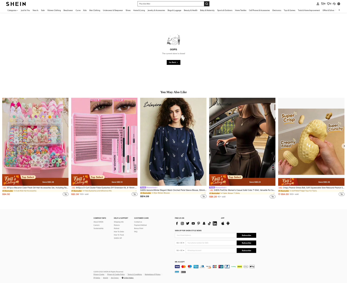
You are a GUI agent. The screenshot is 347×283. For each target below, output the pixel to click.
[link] (323, 3)
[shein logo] (16, 4)
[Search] (206, 3)
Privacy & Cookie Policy (116, 274)
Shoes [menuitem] (128, 10)
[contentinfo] (215, 266)
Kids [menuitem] (85, 10)
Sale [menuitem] (43, 10)
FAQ (135, 232)
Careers (96, 225)
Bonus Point (138, 228)
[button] (334, 3)
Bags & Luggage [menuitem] (174, 10)
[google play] (228, 225)
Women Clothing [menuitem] (54, 10)
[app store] (223, 225)
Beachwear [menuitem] (68, 10)
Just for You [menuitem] (25, 10)
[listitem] (35, 148)
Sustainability (98, 228)
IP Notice (97, 278)
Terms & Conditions (135, 274)
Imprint (105, 278)
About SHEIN (98, 222)
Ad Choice (115, 278)
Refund (116, 228)
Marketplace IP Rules (152, 274)
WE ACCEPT (180, 262)
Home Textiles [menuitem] (240, 10)
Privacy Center (99, 274)
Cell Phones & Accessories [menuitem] (259, 10)
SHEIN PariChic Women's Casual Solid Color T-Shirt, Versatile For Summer (242, 190)
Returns (117, 225)
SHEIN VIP (118, 238)
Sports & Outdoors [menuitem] (224, 10)
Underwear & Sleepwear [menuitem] (113, 10)
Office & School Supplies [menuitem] (332, 10)
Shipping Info (119, 222)
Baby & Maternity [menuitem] (207, 10)
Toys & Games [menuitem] (289, 10)
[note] (35, 180)
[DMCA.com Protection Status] (183, 272)
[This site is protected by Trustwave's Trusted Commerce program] (177, 272)
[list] (196, 223)
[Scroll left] (336, 10)
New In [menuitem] (35, 10)
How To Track (119, 235)
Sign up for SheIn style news (188, 231)
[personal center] (317, 3)
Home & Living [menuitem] (139, 10)
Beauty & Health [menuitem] (190, 10)
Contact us (138, 222)
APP (222, 218)
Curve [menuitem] (78, 10)
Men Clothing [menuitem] (94, 10)
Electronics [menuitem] (276, 10)
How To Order (119, 232)
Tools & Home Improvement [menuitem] (309, 10)
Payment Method (140, 225)
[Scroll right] (339, 10)
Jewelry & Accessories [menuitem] (156, 10)
